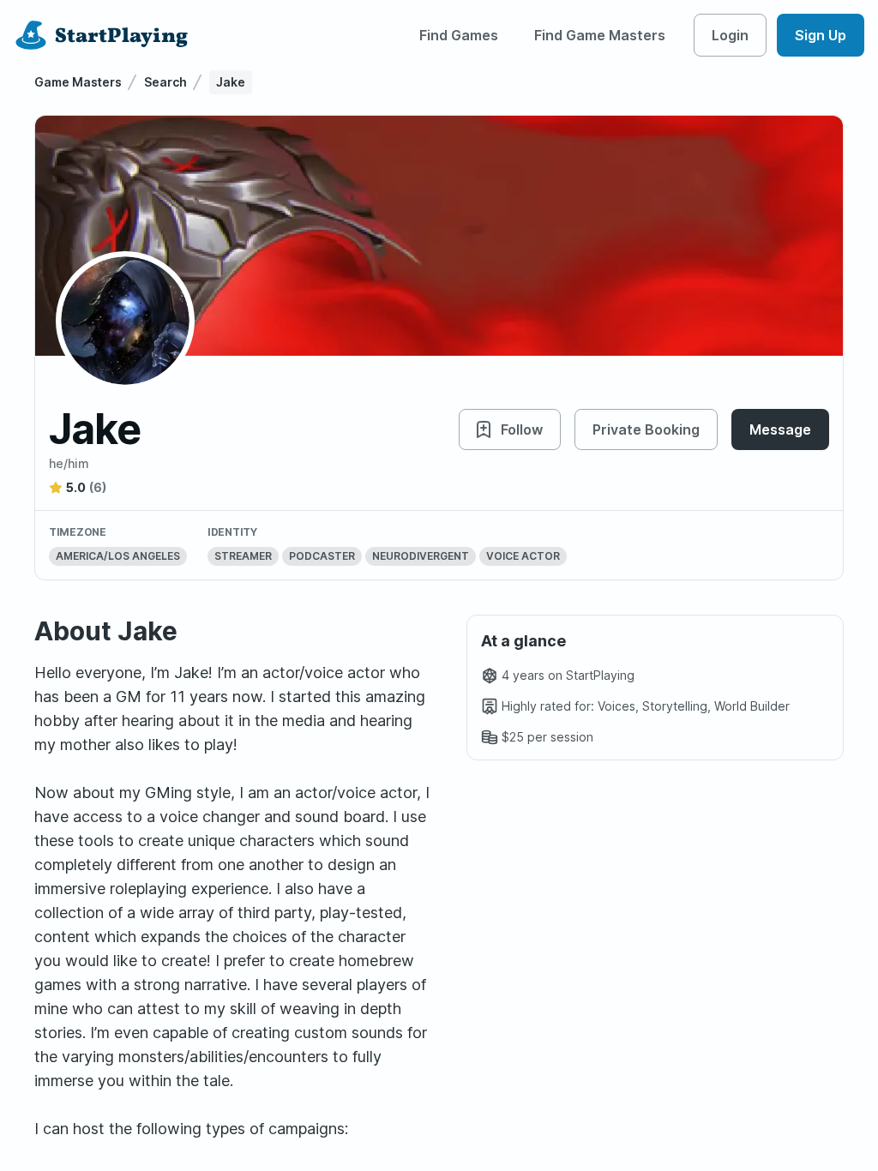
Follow (522, 429)
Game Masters (78, 82)
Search (165, 82)
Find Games (458, 35)
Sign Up (820, 35)
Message (780, 429)
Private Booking (646, 429)
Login (730, 35)
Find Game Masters (599, 35)
